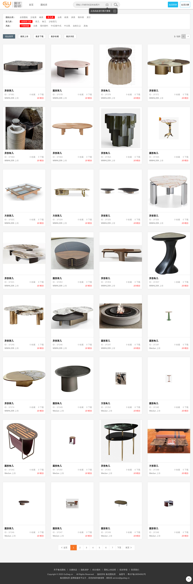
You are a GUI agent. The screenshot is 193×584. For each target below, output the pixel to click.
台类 (60, 17)
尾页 (128, 547)
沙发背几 (53, 21)
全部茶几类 (26, 21)
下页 (119, 547)
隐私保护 (85, 570)
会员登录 (173, 5)
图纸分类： (11, 17)
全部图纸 (24, 17)
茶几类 (50, 17)
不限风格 (25, 26)
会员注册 (185, 5)
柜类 (66, 17)
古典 (35, 26)
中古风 (67, 26)
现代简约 (44, 26)
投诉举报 (123, 570)
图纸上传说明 (110, 570)
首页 (64, 547)
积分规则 (96, 570)
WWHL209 (9, 98)
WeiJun (152, 348)
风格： (9, 26)
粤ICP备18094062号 (137, 574)
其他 (86, 26)
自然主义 (77, 26)
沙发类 (33, 17)
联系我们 (135, 570)
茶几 (37, 21)
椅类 (41, 17)
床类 (73, 17)
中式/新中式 (56, 26)
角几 (44, 21)
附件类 (81, 17)
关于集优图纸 (60, 570)
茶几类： (10, 21)
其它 (89, 17)
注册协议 (73, 570)
